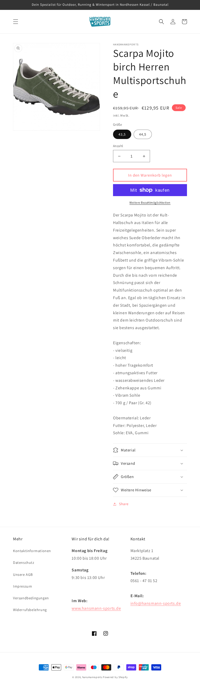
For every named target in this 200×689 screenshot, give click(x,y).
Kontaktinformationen (32, 550)
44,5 (142, 134)
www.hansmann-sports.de (96, 608)
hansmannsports (92, 677)
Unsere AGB (23, 574)
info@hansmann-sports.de (155, 603)
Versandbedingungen (31, 598)
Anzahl (118, 146)
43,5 (122, 134)
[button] (15, 21)
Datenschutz (23, 562)
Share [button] (124, 503)
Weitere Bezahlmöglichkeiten (150, 202)
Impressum (22, 586)
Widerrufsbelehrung (30, 609)
